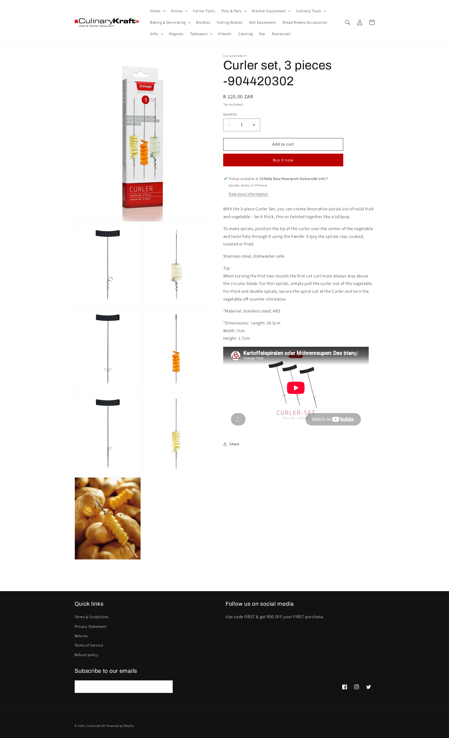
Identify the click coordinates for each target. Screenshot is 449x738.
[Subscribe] (166, 686)
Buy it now (283, 160)
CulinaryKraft (95, 726)
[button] (157, 11)
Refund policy (86, 654)
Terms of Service (89, 645)
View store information (248, 193)
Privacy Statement (91, 626)
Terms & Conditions (91, 616)
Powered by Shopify (120, 726)
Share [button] (234, 443)
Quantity (230, 114)
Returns (81, 635)
